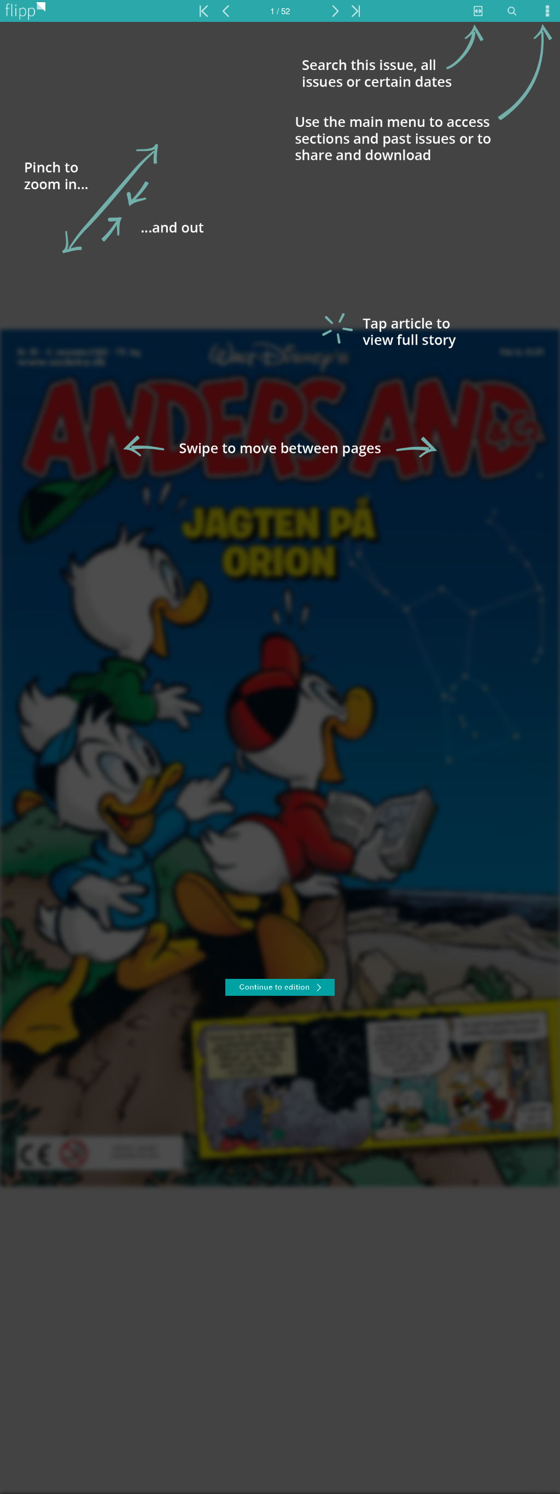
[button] (280, 989)
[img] (280, 758)
